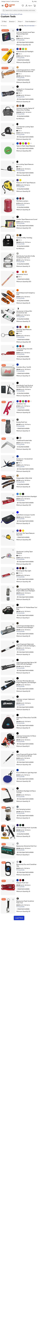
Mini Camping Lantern (23, 809)
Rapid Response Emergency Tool (25, 293)
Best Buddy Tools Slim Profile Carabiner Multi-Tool (25, 257)
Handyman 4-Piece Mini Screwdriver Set (24, 312)
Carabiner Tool (21, 404)
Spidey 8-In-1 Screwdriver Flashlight (24, 90)
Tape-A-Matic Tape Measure (25, 146)
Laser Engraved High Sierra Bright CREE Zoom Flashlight (25, 590)
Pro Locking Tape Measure (24, 164)
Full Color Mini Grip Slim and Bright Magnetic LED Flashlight (26, 681)
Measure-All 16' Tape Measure (25, 183)
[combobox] (19, 10)
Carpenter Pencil (22, 274)
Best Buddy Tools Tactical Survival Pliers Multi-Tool (24, 386)
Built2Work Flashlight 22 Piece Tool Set (26, 791)
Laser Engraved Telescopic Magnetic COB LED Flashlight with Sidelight (25, 645)
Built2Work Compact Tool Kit (25, 515)
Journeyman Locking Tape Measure (25, 127)
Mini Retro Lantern (22, 201)
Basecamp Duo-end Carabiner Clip (26, 865)
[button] (13, 30)
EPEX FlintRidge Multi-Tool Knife (26, 828)
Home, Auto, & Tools (16, 14)
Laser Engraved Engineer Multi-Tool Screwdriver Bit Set (26, 755)
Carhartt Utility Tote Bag (24, 238)
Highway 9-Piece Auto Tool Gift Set (26, 718)
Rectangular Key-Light (23, 571)
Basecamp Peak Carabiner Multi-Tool (25, 902)
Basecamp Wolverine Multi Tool (26, 846)
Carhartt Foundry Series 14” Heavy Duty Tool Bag (25, 109)
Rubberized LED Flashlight (24, 51)
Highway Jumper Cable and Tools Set (25, 700)
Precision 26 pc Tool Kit (23, 367)
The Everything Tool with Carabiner (24, 349)
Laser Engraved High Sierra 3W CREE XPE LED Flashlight (26, 663)
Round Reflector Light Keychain (26, 772)
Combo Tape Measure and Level (26, 219)
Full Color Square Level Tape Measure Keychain (25, 33)
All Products (4, 14)
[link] (10, 5)
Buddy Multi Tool (21, 422)
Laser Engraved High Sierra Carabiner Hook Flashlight (25, 626)
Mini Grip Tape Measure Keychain (23, 330)
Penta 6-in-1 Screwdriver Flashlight (24, 459)
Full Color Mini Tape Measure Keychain (25, 534)
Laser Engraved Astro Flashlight (26, 496)
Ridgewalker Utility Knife (24, 478)
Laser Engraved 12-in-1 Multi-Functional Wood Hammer (25, 70)
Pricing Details (20, 40)
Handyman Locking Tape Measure (24, 552)
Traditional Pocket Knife (24, 440)
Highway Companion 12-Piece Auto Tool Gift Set (26, 736)
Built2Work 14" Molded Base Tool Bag (26, 608)
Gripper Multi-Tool (22, 883)
